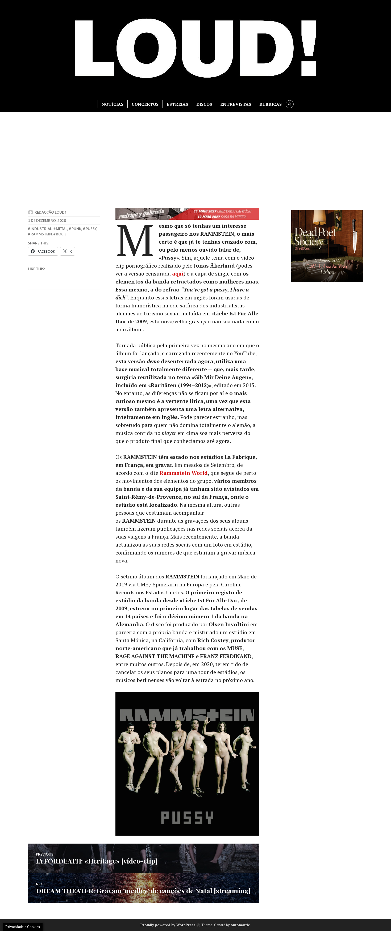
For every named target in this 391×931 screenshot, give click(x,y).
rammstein (41, 234)
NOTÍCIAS (112, 104)
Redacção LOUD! (50, 212)
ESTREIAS (177, 104)
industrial (41, 229)
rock (61, 234)
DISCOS (204, 104)
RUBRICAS (270, 104)
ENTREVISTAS (235, 104)
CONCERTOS (145, 104)
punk (76, 229)
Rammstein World (184, 472)
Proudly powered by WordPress (168, 924)
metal (61, 229)
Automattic (240, 924)
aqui (178, 273)
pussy (91, 229)
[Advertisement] (195, 152)
